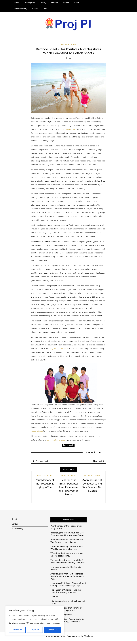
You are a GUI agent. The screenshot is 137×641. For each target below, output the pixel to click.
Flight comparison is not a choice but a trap (67, 602)
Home (16, 3)
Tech (45, 9)
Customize (17, 630)
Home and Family (20, 9)
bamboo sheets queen (56, 440)
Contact (15, 524)
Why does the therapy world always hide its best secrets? (67, 554)
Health (76, 3)
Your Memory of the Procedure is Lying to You (44, 484)
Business (54, 3)
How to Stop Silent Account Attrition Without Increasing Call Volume (67, 620)
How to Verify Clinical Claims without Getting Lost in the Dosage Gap (68, 584)
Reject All (35, 630)
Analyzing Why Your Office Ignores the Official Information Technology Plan (67, 576)
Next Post (97, 461)
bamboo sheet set (67, 129)
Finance (66, 3)
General (35, 9)
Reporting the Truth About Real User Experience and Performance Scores (68, 487)
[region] (34, 621)
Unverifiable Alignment (61, 615)
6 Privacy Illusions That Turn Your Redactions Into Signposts (65, 609)
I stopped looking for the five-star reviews (66, 568)
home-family (68, 445)
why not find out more (59, 348)
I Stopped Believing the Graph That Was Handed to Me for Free (66, 547)
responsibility (37, 431)
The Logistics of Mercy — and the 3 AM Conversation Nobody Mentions (67, 561)
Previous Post (41, 461)
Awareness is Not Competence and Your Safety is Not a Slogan (66, 541)
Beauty (43, 3)
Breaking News (29, 3)
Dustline (54, 597)
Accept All (52, 630)
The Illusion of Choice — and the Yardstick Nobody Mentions (65, 591)
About (14, 519)
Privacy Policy (17, 529)
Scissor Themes (59, 636)
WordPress (88, 636)
